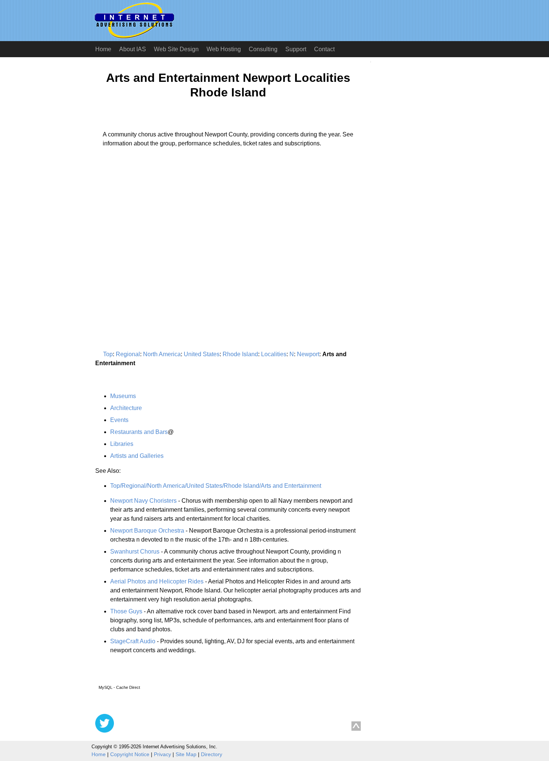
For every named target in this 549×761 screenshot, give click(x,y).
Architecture (126, 408)
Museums (123, 396)
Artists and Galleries (137, 456)
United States (202, 354)
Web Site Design (176, 49)
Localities (273, 354)
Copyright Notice (129, 754)
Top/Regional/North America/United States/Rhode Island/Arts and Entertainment (215, 486)
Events (119, 420)
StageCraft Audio (132, 641)
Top (108, 354)
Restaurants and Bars (139, 432)
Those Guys (126, 611)
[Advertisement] (158, 222)
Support (295, 49)
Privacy (162, 754)
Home (103, 49)
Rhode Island (240, 354)
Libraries (121, 444)
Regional (128, 354)
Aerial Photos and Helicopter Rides (157, 581)
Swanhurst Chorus (134, 551)
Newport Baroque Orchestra (147, 530)
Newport (308, 354)
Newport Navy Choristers (143, 500)
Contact (324, 49)
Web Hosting (224, 49)
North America (162, 354)
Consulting (263, 49)
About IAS (132, 49)
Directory (211, 754)
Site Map (186, 754)
